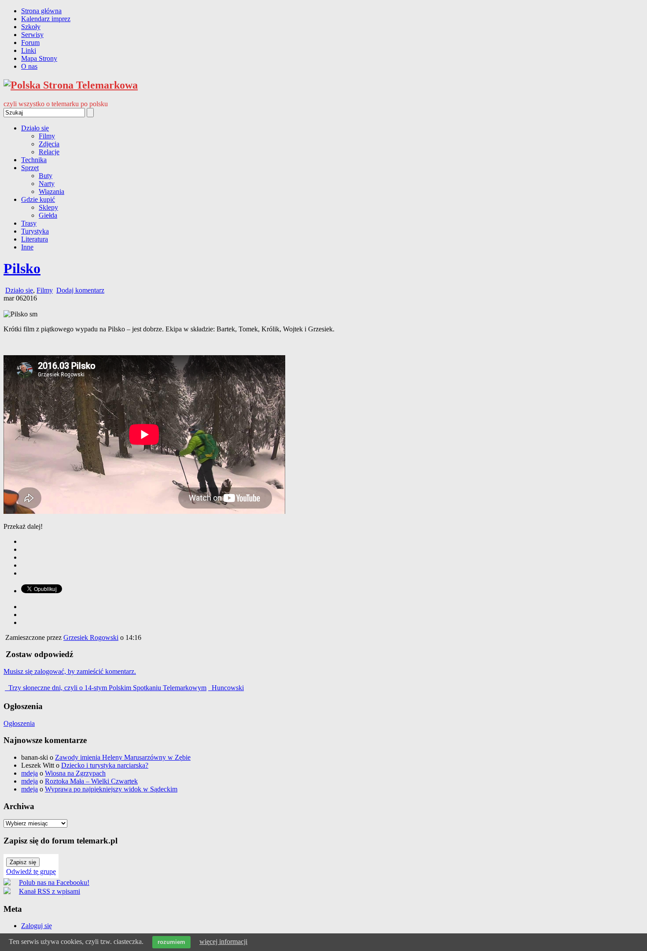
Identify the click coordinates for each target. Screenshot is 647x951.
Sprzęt (30, 167)
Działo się (35, 128)
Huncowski (227, 687)
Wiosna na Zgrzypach (75, 773)
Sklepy (48, 207)
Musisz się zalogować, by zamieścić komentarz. (70, 671)
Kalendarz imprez (45, 18)
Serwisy (32, 34)
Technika (34, 159)
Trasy (29, 223)
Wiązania (51, 191)
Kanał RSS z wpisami (49, 891)
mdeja (29, 773)
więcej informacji (223, 941)
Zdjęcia (49, 144)
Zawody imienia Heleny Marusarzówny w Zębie (123, 757)
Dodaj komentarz (80, 290)
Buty (45, 175)
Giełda (48, 215)
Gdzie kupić (38, 199)
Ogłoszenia (19, 723)
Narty (47, 183)
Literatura (34, 239)
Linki (28, 50)
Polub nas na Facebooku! (54, 882)
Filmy (47, 136)
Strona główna (41, 11)
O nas (29, 66)
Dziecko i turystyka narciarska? (104, 765)
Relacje (49, 152)
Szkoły (30, 26)
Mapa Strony (39, 58)
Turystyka (35, 231)
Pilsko (22, 268)
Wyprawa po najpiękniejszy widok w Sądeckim (111, 789)
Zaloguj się (36, 925)
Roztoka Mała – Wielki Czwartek (91, 781)
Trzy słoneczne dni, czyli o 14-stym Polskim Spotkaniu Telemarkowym (106, 687)
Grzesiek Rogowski (90, 637)
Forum (30, 42)
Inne (27, 247)
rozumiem (171, 942)
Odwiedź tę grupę (31, 871)
